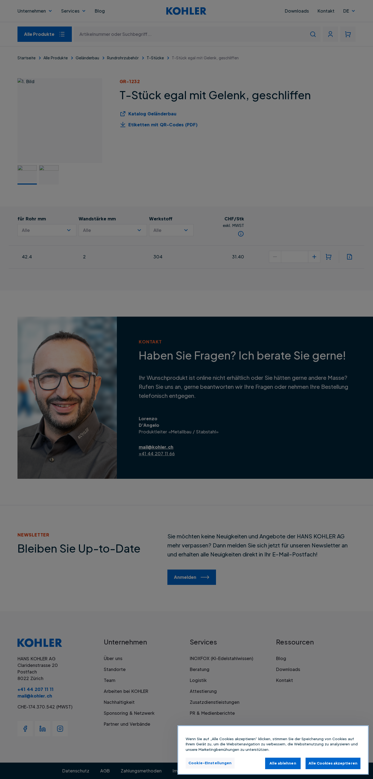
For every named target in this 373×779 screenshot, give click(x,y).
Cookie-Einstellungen (210, 763)
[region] (273, 750)
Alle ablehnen (283, 763)
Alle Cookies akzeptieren (333, 763)
